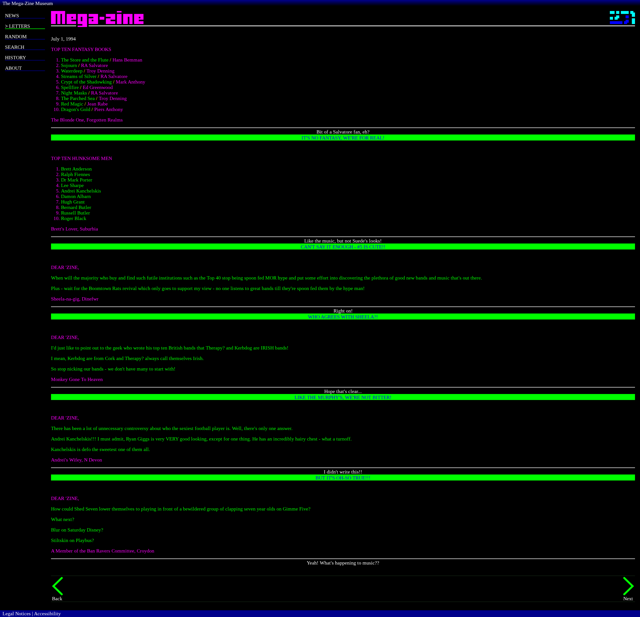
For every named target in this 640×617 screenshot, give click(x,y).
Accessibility (47, 613)
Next (628, 598)
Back (57, 598)
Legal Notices (16, 613)
